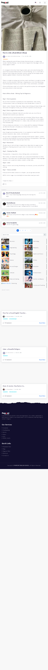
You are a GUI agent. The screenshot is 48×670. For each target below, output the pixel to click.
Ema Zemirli (10, 352)
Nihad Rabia (10, 389)
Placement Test (7, 446)
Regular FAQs (6, 451)
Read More (42, 323)
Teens (4, 434)
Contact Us (6, 455)
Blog (4, 449)
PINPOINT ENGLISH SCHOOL (21, 465)
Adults (4, 432)
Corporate (5, 428)
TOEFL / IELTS (6, 438)
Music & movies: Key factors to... (14, 386)
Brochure (5, 453)
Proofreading (6, 430)
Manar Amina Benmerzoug (13, 56)
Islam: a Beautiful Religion (11, 349)
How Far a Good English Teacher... (15, 313)
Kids (4, 436)
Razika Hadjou (10, 316)
